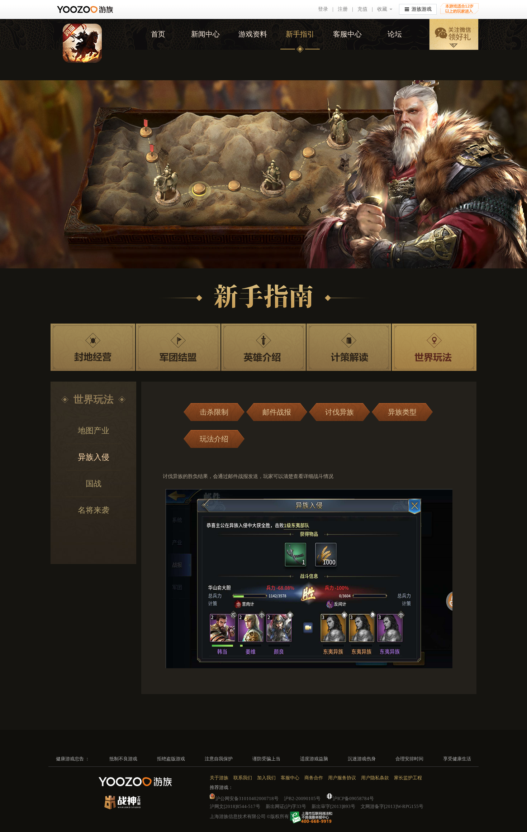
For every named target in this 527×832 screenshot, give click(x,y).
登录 (323, 9)
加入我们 (266, 777)
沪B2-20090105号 (302, 798)
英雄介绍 (263, 347)
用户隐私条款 (375, 777)
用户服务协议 (342, 777)
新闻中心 (205, 34)
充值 (362, 9)
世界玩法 (434, 347)
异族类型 (402, 412)
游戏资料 (252, 34)
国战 (93, 483)
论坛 (395, 34)
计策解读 (348, 347)
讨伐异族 (339, 412)
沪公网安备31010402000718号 (247, 798)
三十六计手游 (82, 43)
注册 (343, 9)
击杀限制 (214, 412)
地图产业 (93, 430)
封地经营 (93, 347)
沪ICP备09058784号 (353, 798)
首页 (158, 34)
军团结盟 (178, 347)
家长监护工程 (408, 777)
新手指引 (300, 34)
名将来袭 (93, 510)
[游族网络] (86, 9)
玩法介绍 (214, 439)
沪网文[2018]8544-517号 (235, 806)
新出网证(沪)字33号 (286, 806)
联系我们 (242, 777)
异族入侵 (93, 457)
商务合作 (313, 777)
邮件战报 (276, 412)
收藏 (382, 9)
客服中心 (347, 34)
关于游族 (219, 777)
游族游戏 (422, 9)
